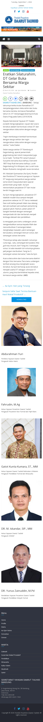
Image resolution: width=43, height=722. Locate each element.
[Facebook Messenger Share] (16, 99)
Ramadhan (16, 93)
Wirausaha (5, 662)
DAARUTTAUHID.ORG (12, 102)
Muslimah (4, 669)
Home (3, 620)
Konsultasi (5, 634)
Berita (6, 70)
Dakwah (4, 652)
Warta (3, 627)
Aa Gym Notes (6, 630)
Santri (3, 672)
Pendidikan (5, 659)
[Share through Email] (26, 99)
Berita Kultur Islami (28, 70)
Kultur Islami (5, 666)
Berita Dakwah (15, 70)
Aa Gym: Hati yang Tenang (16, 286)
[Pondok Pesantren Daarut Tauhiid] (3, 39)
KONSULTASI (21, 299)
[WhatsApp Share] (5, 99)
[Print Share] (31, 99)
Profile (3, 623)
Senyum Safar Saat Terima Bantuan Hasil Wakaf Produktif (19, 293)
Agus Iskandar (22, 90)
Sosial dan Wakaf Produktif (11, 655)
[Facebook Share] (10, 99)
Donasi (3, 637)
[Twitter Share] (21, 99)
